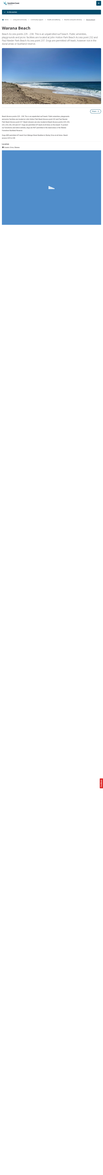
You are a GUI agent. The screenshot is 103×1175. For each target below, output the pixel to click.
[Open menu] (98, 3)
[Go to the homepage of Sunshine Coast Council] (17, 3)
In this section (12, 12)
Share (94, 111)
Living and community (20, 20)
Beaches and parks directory (73, 20)
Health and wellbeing (53, 20)
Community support (37, 20)
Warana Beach (90, 20)
